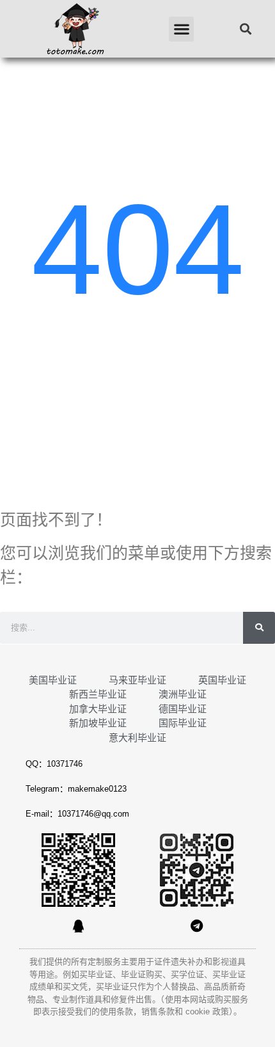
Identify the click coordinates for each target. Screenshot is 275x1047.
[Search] (259, 628)
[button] (181, 29)
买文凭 (75, 986)
